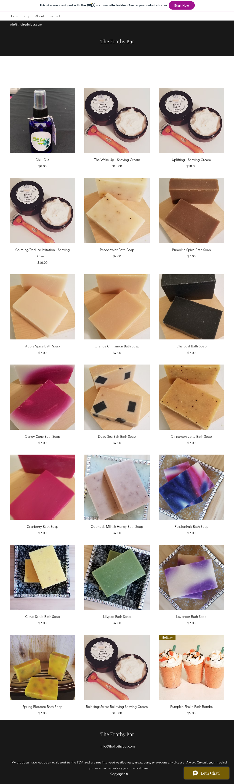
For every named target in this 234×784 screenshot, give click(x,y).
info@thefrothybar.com (26, 24)
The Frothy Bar (117, 41)
